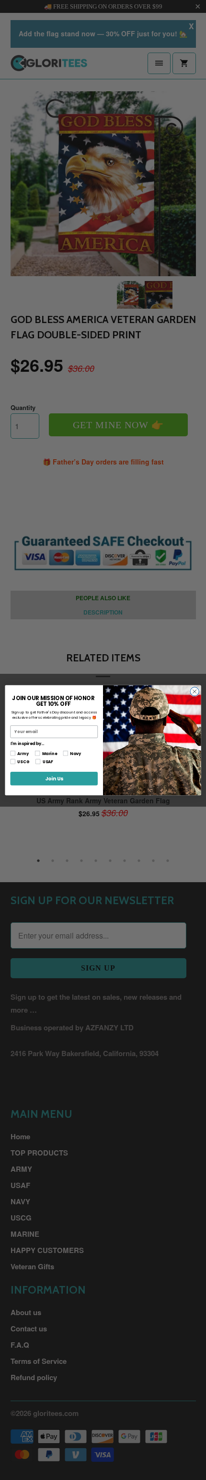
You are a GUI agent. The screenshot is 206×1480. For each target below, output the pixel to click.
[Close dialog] (194, 691)
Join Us (54, 778)
